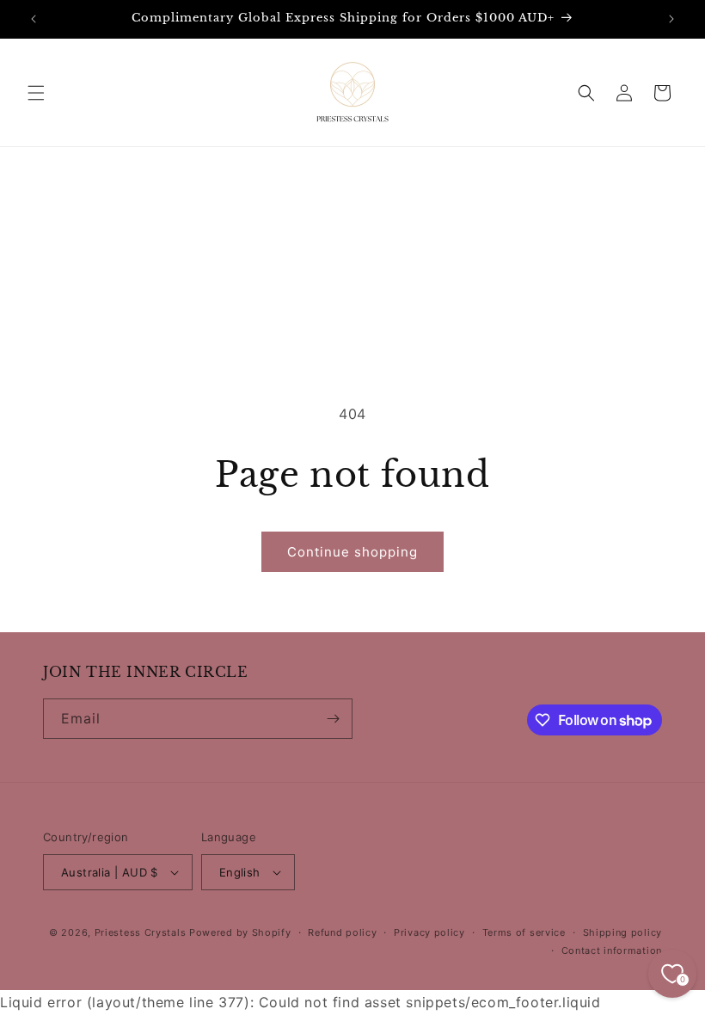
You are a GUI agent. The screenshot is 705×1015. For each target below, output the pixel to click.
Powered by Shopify (240, 932)
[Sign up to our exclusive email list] (333, 718)
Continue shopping (352, 552)
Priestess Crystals (141, 932)
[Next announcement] (671, 19)
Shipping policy (623, 932)
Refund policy (342, 932)
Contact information (611, 950)
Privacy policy (429, 932)
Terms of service (524, 932)
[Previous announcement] (33, 19)
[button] (36, 93)
